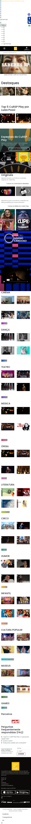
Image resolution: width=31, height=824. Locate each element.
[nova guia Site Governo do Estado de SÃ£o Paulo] (12, 1)
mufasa (20, 811)
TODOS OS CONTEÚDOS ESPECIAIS (19, 149)
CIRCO (4, 550)
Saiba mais (3, 775)
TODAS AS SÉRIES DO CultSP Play (18, 206)
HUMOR (4, 587)
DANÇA (4, 361)
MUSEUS (5, 697)
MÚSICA (4, 440)
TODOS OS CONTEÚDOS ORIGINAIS (17, 184)
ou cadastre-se (26, 49)
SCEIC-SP (3, 779)
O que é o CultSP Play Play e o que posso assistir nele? (15, 738)
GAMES (4, 708)
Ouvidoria (3, 782)
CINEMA (4, 323)
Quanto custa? (7, 741)
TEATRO (5, 397)
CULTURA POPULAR (8, 659)
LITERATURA (6, 512)
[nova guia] (7, 23)
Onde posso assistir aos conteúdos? (14, 743)
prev (5, 64)
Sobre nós (3, 778)
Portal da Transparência (7, 785)
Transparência (5, 784)
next (25, 64)
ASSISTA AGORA (7, 255)
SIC (2, 781)
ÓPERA (4, 478)
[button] (29, 14)
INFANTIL (5, 623)
